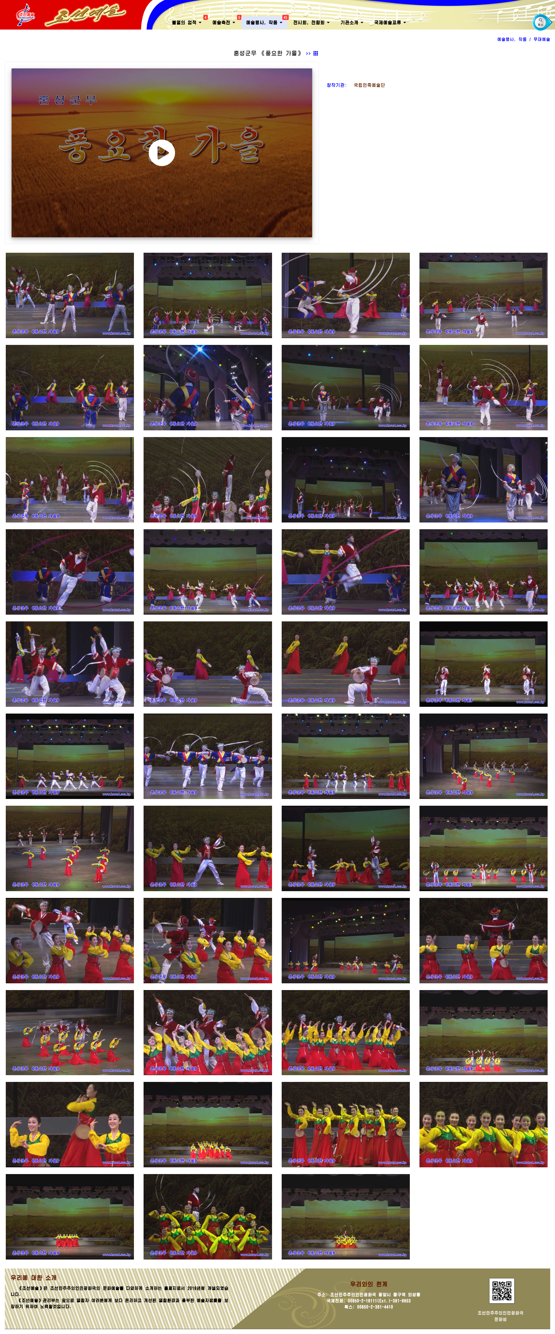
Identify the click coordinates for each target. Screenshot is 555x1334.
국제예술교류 (388, 22)
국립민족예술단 (367, 85)
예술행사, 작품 (266, 20)
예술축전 (226, 20)
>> (309, 53)
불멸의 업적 (189, 20)
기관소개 (350, 22)
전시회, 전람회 (310, 22)
